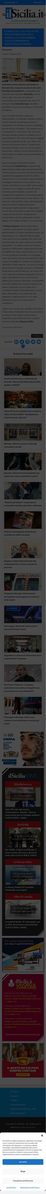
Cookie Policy (11, 1187)
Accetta (23, 1162)
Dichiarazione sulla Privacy (30, 1187)
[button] (42, 1135)
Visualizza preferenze (23, 1181)
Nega (23, 1171)
